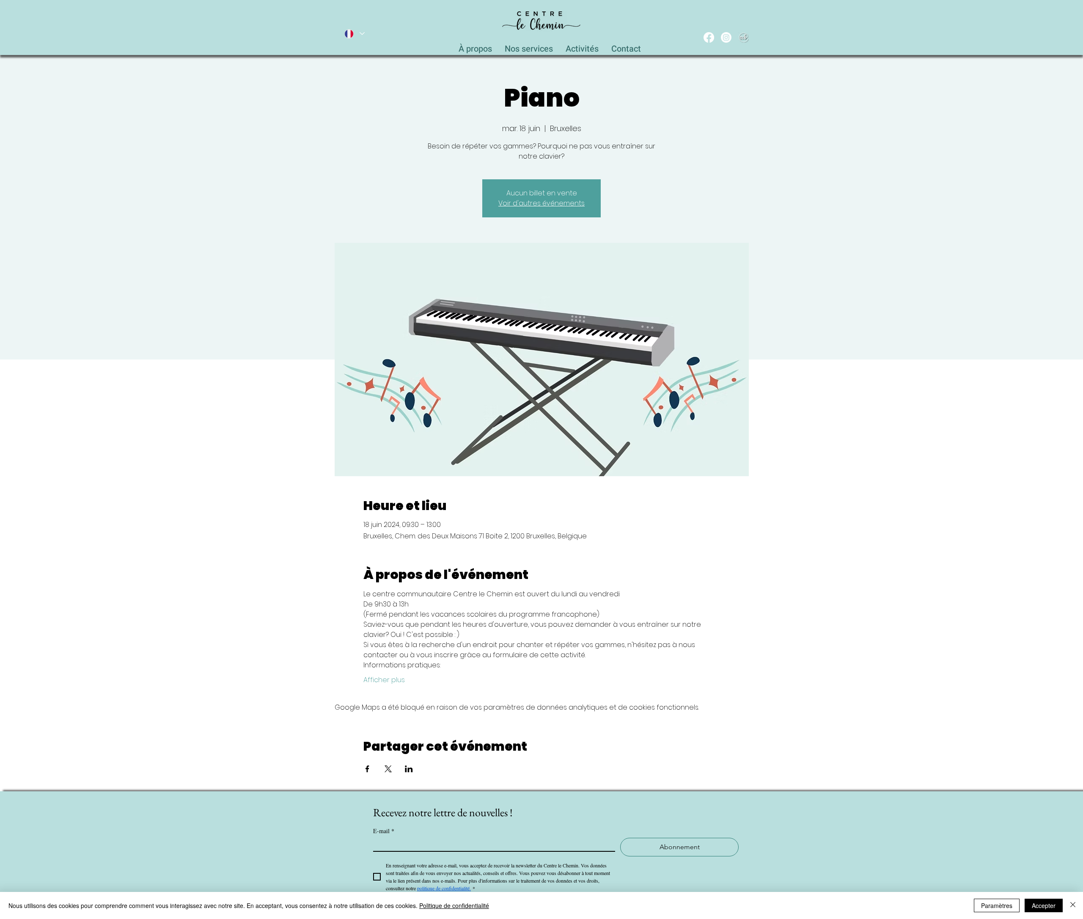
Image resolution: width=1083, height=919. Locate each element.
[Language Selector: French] (354, 33)
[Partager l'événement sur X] (388, 768)
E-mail (383, 830)
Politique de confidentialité (454, 905)
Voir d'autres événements (541, 203)
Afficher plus (384, 680)
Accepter (1044, 905)
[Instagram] (726, 37)
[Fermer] (1073, 905)
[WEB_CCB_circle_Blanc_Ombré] (743, 37)
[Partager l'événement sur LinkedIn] (409, 768)
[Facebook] (709, 37)
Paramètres (996, 905)
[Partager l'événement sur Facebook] (367, 768)
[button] (528, 46)
